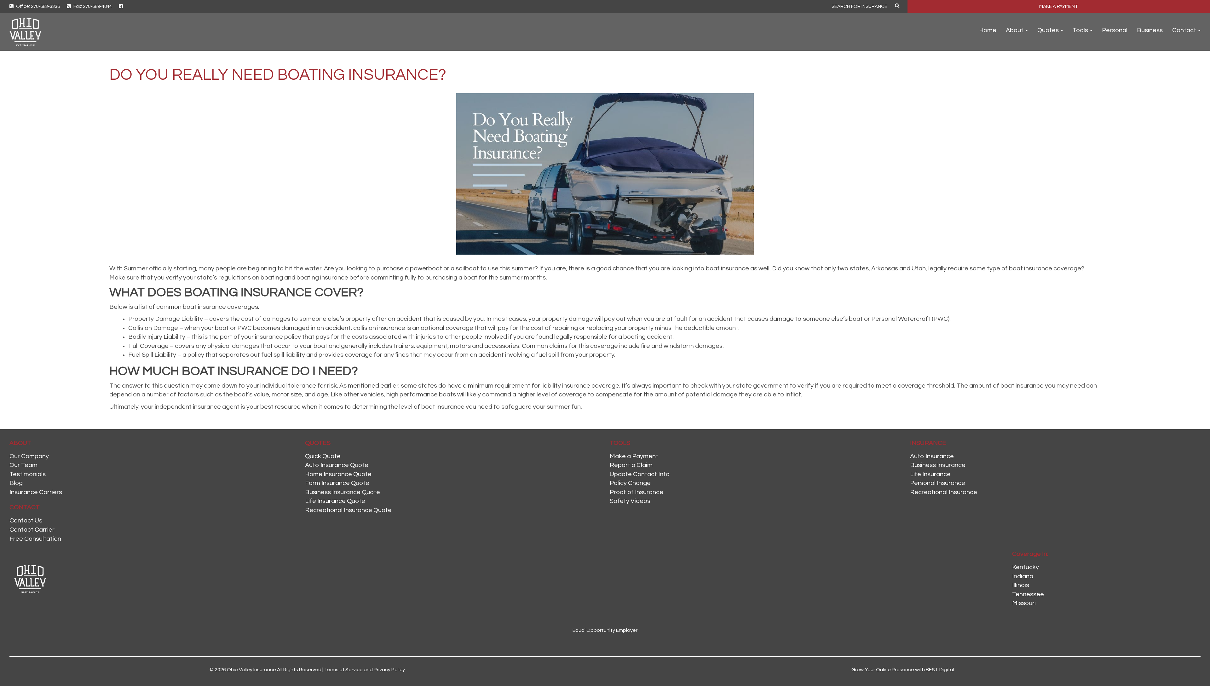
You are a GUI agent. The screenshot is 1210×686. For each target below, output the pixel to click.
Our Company (29, 456)
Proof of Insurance (636, 492)
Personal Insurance (937, 483)
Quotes (1048, 30)
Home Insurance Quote (338, 474)
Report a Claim (631, 465)
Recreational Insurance (943, 492)
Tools (1081, 30)
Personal (1114, 30)
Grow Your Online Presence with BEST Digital (902, 669)
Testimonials (27, 474)
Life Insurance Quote (335, 501)
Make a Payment (634, 456)
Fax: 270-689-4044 (92, 6)
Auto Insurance (932, 456)
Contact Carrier (32, 530)
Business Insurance (937, 465)
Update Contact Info (640, 474)
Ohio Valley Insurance (251, 669)
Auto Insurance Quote (336, 465)
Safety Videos (630, 501)
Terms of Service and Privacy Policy (364, 669)
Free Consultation (35, 539)
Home (987, 30)
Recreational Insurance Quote (348, 510)
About (1015, 30)
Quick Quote (323, 456)
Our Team (23, 465)
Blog (16, 483)
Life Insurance (930, 474)
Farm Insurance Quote (337, 483)
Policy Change (630, 483)
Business (1150, 30)
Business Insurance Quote (342, 492)
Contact (1184, 30)
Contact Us (25, 520)
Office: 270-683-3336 (37, 6)
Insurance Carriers (35, 492)
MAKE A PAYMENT (1058, 6)
